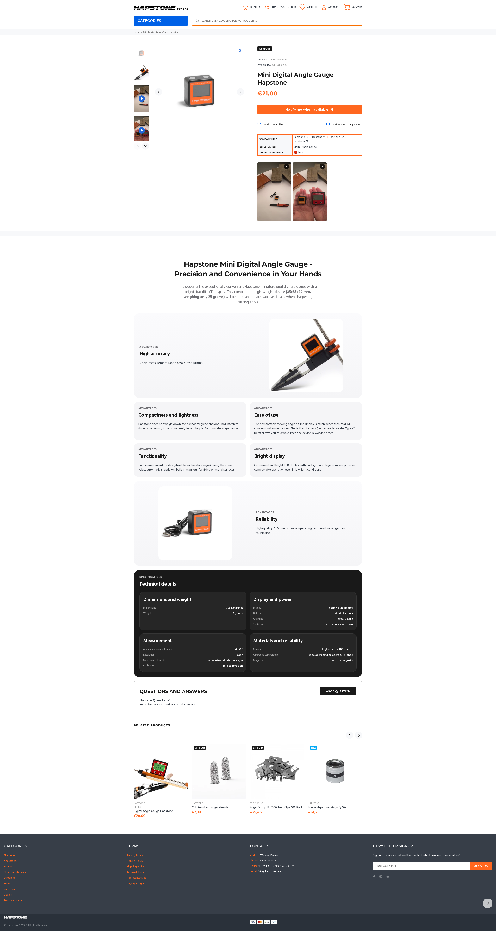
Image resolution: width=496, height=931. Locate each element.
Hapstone (139, 803)
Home (137, 32)
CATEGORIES (149, 21)
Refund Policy (135, 861)
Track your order (284, 7)
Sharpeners (10, 855)
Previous (158, 92)
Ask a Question (338, 691)
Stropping (10, 878)
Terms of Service (136, 872)
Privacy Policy (135, 855)
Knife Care (10, 889)
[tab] (133, 250)
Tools (7, 883)
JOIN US (481, 866)
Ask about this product (347, 124)
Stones (8, 866)
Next (240, 92)
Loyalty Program (136, 883)
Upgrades (139, 807)
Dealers (255, 7)
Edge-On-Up (256, 803)
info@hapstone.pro (269, 871)
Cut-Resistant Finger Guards (210, 807)
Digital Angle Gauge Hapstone (153, 811)
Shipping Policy (136, 866)
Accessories (10, 861)
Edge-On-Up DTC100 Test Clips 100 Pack (276, 807)
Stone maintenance (15, 872)
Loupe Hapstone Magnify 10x (327, 807)
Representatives (136, 878)
